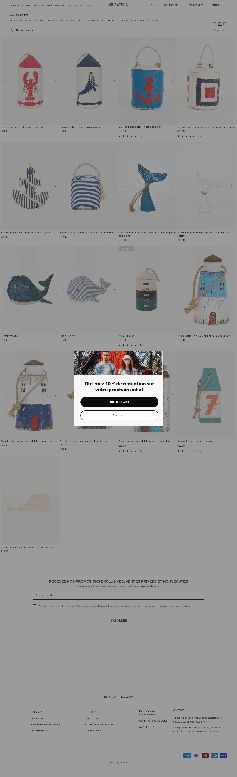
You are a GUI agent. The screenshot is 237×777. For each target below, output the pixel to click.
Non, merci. (119, 415)
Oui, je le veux (119, 402)
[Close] (158, 355)
